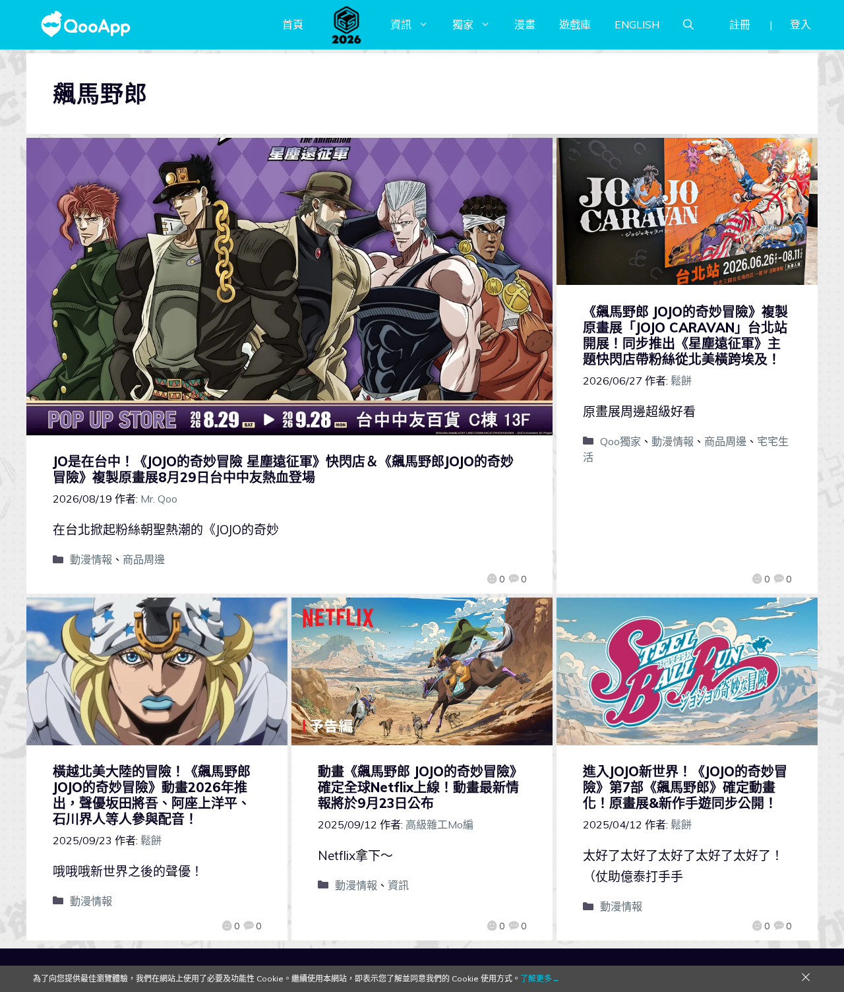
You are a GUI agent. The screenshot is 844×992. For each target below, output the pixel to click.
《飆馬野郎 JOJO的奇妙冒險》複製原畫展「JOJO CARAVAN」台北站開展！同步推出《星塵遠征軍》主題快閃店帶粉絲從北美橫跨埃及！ (685, 335)
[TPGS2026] (346, 24)
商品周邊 (144, 559)
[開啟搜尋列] (688, 24)
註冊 (739, 24)
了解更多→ (540, 978)
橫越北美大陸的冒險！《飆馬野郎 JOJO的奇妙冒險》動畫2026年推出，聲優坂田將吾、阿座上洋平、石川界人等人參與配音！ (152, 795)
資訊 (400, 24)
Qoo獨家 (620, 441)
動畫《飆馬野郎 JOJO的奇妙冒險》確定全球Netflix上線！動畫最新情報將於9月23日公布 (420, 787)
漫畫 (524, 24)
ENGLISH (637, 24)
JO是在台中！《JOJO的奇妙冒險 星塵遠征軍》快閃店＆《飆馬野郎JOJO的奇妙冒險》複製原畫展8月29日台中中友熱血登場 (283, 469)
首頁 (292, 24)
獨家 (462, 24)
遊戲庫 (575, 24)
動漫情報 (91, 559)
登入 (800, 24)
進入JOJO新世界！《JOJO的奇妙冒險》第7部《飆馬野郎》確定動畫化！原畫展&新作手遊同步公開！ (685, 787)
